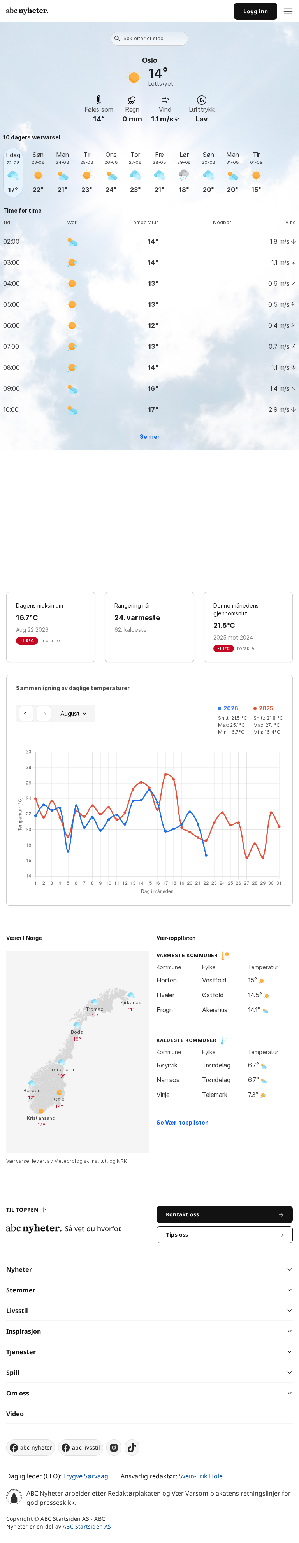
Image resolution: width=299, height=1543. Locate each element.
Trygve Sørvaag (85, 1476)
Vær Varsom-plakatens (205, 1493)
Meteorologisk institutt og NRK (90, 1161)
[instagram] (113, 1447)
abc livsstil (86, 1447)
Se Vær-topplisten (183, 1122)
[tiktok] (132, 1447)
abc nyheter (36, 1447)
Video (15, 1413)
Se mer (150, 436)
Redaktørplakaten (134, 1493)
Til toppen (22, 1209)
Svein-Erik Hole (201, 1476)
